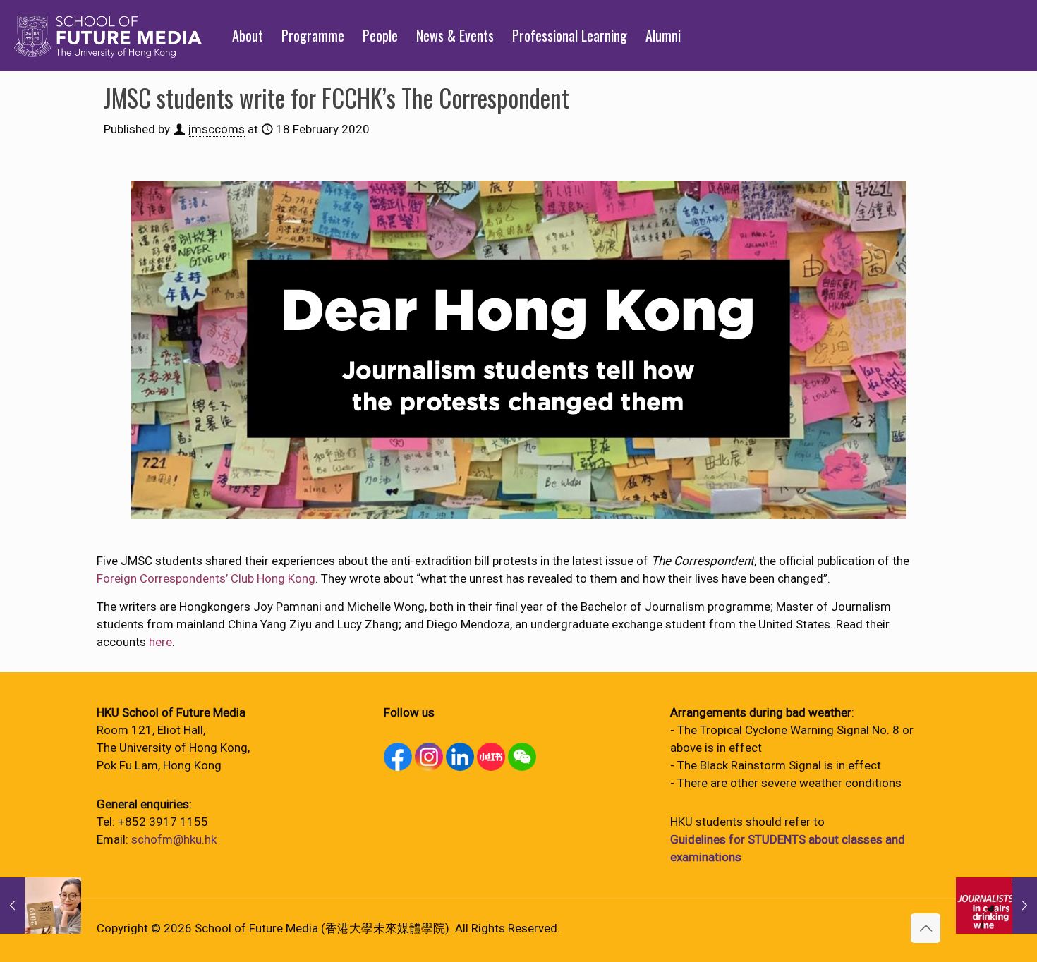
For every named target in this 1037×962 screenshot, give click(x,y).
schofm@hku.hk (174, 839)
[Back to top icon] (925, 928)
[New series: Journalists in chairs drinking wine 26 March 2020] (996, 905)
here (160, 642)
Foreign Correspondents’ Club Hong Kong (206, 578)
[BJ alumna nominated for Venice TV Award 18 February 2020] (40, 905)
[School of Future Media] (108, 35)
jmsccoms (216, 129)
